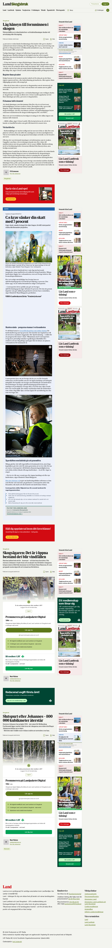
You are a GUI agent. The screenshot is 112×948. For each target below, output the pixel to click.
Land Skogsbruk (90, 925)
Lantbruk (11, 10)
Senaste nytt (70, 118)
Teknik (43, 10)
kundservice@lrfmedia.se (73, 904)
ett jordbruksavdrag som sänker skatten (33, 331)
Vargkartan (26, 10)
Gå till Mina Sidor (74, 899)
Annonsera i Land (90, 899)
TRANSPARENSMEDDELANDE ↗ (15, 514)
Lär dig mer (29, 668)
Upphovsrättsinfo (90, 894)
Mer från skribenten (15, 174)
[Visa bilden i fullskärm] (50, 233)
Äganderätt (51, 10)
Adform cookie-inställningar (94, 912)
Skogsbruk (6, 21)
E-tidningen (36, 10)
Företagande (60, 10)
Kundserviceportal (75, 894)
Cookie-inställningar (91, 906)
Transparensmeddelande (65, 53)
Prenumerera (95, 4)
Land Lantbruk (89, 922)
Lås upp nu (29, 630)
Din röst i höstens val (12, 481)
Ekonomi (6, 849)
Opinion (18, 10)
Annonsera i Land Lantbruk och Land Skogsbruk (95, 903)
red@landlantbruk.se (15, 679)
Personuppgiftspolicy (92, 896)
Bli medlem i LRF (70, 114)
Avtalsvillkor (89, 909)
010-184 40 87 (74, 902)
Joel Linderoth (17, 941)
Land (4, 10)
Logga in (105, 4)
